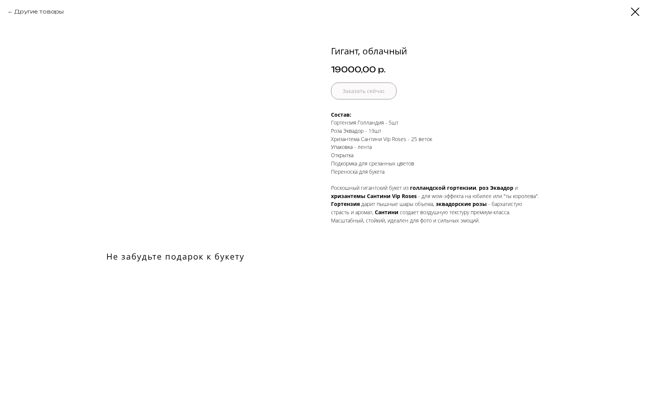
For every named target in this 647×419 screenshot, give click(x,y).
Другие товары (39, 11)
